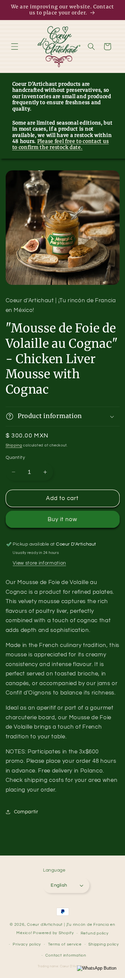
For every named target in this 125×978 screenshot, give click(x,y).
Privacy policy (27, 944)
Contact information (65, 955)
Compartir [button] (26, 811)
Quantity (15, 457)
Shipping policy (103, 944)
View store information (39, 563)
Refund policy (95, 933)
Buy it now (63, 519)
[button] (15, 46)
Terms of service (65, 944)
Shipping (14, 445)
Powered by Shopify (53, 933)
